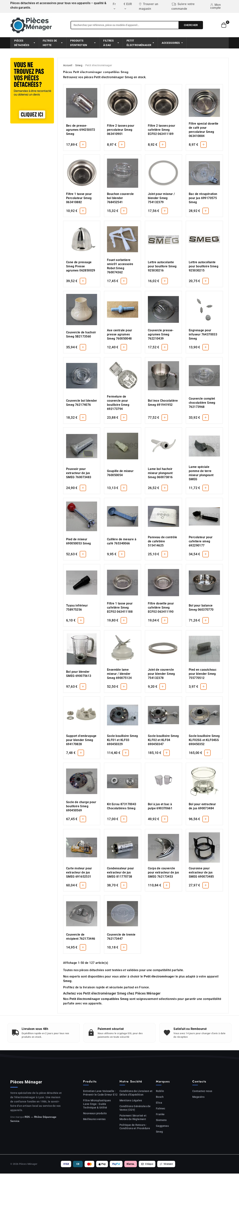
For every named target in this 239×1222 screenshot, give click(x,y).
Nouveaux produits (95, 1113)
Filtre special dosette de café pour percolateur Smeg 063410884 (203, 130)
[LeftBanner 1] (32, 90)
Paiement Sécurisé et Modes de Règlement (133, 1117)
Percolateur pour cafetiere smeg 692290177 (200, 541)
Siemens (161, 1120)
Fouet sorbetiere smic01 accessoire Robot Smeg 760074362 (120, 266)
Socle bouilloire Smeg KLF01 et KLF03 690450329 (122, 740)
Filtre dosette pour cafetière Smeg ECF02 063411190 (161, 607)
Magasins (198, 1096)
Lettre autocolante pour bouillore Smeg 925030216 (162, 266)
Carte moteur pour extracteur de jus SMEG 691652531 (79, 872)
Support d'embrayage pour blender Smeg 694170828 (81, 740)
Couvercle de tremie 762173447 (121, 936)
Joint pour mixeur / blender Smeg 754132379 (161, 198)
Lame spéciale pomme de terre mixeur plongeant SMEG (201, 473)
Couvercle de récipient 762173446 (80, 936)
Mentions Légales (131, 1100)
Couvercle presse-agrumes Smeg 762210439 (161, 334)
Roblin (160, 1091)
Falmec (160, 1108)
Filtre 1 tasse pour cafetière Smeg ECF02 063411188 (120, 607)
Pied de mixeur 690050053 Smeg (78, 541)
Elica (159, 1102)
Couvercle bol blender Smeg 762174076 (81, 403)
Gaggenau (162, 1125)
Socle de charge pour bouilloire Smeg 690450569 (81, 806)
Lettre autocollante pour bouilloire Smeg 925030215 (203, 266)
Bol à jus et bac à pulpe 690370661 (160, 806)
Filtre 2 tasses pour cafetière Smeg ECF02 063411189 (161, 130)
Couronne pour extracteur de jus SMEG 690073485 (201, 872)
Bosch (160, 1096)
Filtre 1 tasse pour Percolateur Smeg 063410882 (79, 198)
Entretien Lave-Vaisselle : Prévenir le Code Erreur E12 (100, 1093)
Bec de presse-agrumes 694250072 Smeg (80, 130)
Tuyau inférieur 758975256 (77, 607)
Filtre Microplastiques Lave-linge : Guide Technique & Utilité (97, 1104)
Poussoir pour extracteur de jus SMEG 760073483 (78, 473)
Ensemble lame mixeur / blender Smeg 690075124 (119, 674)
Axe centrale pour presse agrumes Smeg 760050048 (119, 334)
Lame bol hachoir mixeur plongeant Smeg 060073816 (160, 473)
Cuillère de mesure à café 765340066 (121, 541)
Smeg (78, 65)
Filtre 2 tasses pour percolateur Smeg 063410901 (120, 130)
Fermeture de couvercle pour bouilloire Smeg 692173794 (118, 403)
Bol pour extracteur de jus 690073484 (202, 806)
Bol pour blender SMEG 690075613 (78, 674)
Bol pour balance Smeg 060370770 (201, 607)
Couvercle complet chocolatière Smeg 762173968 (202, 403)
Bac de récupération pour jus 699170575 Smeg (203, 198)
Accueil (67, 65)
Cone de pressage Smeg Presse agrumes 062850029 (80, 266)
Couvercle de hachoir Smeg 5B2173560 (81, 334)
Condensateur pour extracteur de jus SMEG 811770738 (120, 872)
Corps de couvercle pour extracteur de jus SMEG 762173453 (163, 872)
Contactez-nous (202, 1091)
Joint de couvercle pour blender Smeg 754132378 (161, 674)
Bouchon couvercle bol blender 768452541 (120, 198)
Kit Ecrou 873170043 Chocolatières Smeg (121, 806)
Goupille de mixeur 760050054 (120, 473)
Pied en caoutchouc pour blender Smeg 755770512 (202, 674)
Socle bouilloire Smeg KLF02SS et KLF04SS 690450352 (204, 740)
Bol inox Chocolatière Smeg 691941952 (163, 403)
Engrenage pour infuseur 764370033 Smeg (203, 334)
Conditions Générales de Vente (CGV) (135, 1108)
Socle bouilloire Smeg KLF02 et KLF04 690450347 (163, 740)
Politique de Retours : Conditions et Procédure (135, 1126)
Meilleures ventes (94, 1119)
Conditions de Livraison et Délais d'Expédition (136, 1093)
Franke (160, 1114)
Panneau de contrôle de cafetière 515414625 (162, 541)
